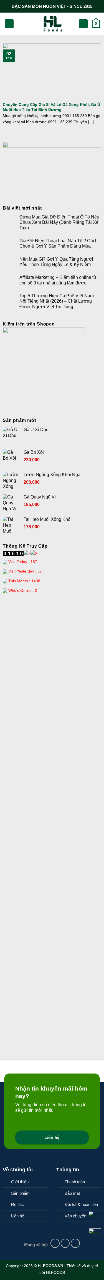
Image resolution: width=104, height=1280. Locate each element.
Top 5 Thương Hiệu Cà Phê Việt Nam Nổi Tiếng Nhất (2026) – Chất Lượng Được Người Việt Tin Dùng (56, 301)
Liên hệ (17, 1215)
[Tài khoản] (83, 24)
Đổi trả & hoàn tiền (81, 1204)
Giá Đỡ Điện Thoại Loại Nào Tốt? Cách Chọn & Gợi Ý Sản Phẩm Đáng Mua (58, 243)
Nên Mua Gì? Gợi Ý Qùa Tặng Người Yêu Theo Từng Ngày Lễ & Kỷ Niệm (56, 262)
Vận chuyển (75, 1215)
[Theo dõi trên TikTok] (75, 1243)
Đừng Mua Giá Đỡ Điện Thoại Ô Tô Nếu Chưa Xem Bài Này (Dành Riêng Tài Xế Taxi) (59, 222)
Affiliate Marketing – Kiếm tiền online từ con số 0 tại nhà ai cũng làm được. (58, 280)
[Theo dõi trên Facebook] (55, 1243)
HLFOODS (55, 1272)
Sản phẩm (20, 1193)
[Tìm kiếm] (20, 23)
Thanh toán (75, 1181)
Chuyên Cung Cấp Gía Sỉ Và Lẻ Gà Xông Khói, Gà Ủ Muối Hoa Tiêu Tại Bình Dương (51, 107)
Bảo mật (72, 1193)
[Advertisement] (52, 654)
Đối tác (17, 1204)
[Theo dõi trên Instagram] (65, 1243)
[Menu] (9, 24)
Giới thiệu (20, 1181)
